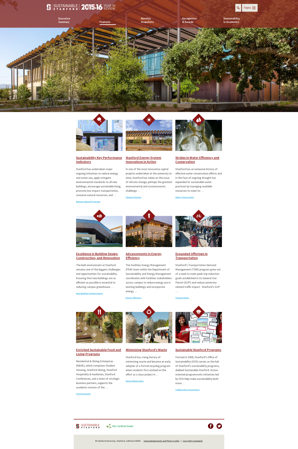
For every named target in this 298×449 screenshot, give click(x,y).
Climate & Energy (134, 197)
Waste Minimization (135, 381)
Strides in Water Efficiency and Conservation (197, 159)
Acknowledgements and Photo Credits (161, 441)
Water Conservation (184, 197)
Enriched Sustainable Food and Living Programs (98, 352)
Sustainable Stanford (88, 426)
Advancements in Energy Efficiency (144, 256)
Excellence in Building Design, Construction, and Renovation (98, 256)
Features (105, 22)
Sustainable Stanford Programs (198, 350)
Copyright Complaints (193, 441)
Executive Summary (64, 20)
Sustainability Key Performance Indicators (99, 159)
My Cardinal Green (122, 426)
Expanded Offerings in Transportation (191, 256)
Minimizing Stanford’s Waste (146, 350)
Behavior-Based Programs (88, 201)
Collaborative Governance (187, 389)
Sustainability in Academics (232, 20)
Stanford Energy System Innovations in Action (143, 159)
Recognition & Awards (189, 20)
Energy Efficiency (134, 297)
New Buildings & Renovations (89, 293)
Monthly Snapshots (147, 20)
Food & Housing (83, 393)
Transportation (182, 297)
